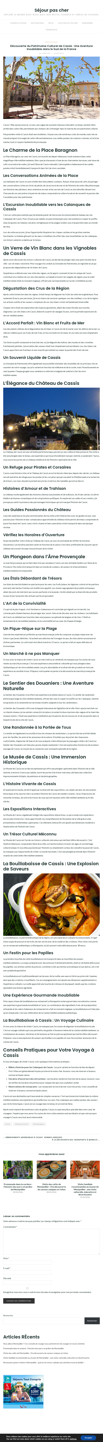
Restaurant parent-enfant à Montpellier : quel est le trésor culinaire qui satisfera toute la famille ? (43, 1362)
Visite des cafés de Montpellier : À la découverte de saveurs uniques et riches (51, 1187)
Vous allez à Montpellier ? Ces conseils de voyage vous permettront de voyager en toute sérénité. (44, 1344)
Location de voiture (68, 23)
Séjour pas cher (51, 10)
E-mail (6, 1268)
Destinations (37, 23)
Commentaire (10, 1226)
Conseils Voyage (18, 23)
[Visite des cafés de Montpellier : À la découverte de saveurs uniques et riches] (51, 1169)
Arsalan (45, 53)
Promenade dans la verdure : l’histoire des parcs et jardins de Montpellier (18, 1187)
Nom (6, 1258)
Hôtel (51, 23)
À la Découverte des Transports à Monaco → (76, 1140)
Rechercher (8, 1315)
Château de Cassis (21, 1124)
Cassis (7, 1124)
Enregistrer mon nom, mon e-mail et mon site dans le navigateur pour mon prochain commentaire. (47, 1292)
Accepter (88, 1437)
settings (73, 1439)
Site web (7, 1278)
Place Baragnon (38, 1124)
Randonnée (87, 23)
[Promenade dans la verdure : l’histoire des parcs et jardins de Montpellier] (18, 1169)
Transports (51, 30)
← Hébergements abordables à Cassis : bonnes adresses (32, 1137)
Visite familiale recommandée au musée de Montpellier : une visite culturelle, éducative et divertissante (85, 1189)
